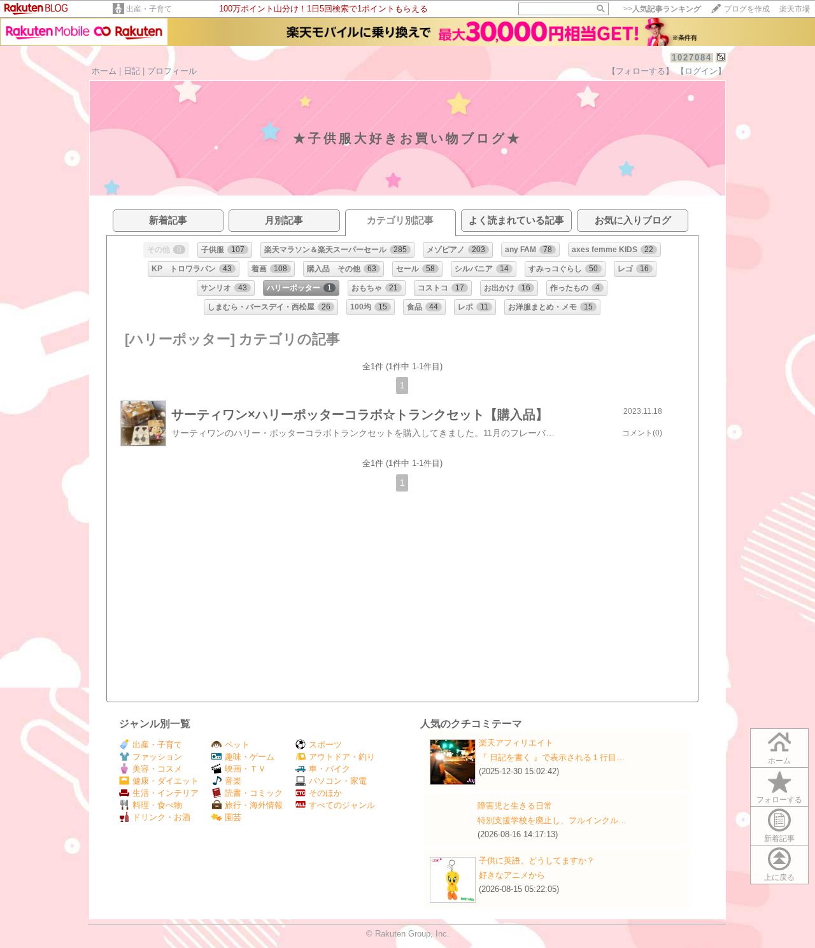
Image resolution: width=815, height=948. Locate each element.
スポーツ (325, 744)
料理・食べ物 (157, 805)
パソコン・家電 (338, 781)
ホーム (104, 71)
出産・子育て (149, 8)
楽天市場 (794, 8)
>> (662, 8)
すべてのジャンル (342, 805)
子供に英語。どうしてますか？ (537, 860)
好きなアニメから (512, 875)
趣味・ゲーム (249, 756)
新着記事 (779, 838)
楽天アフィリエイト (516, 742)
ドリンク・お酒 (161, 817)
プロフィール (172, 71)
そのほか (325, 793)
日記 (132, 71)
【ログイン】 (701, 71)
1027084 (692, 57)
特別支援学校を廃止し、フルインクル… (552, 820)
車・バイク (329, 769)
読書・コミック (254, 793)
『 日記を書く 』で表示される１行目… (552, 757)
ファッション (157, 756)
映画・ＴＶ (245, 769)
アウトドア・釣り (342, 756)
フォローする (779, 799)
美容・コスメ (157, 769)
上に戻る (779, 877)
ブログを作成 (747, 8)
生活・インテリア (165, 793)
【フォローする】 (640, 71)
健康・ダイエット (165, 781)
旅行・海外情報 (254, 805)
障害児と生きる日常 (515, 805)
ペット (237, 744)
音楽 (233, 781)
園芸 (233, 817)
